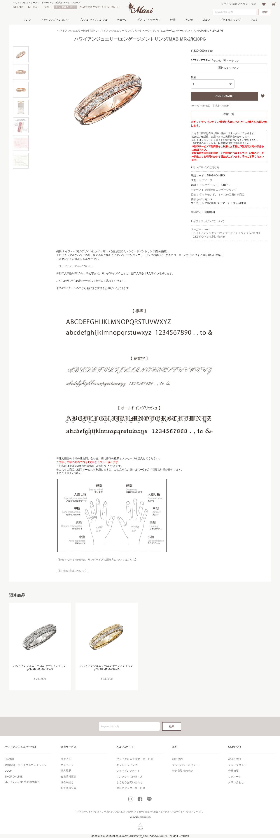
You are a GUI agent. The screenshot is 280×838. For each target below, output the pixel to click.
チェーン (122, 19)
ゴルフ (206, 19)
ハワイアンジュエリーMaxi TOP (76, 30)
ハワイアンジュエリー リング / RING (119, 30)
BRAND (18, 7)
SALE (253, 19)
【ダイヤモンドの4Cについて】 (75, 266)
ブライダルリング (230, 19)
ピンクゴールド (208, 184)
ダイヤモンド (207, 194)
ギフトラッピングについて (208, 221)
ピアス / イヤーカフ (149, 19)
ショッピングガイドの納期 (215, 139)
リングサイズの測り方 (206, 167)
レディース (205, 180)
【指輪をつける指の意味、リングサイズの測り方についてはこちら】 (97, 559)
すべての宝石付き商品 (231, 194)
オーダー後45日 (201, 105)
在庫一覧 (229, 114)
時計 (172, 19)
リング (27, 19)
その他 (189, 19)
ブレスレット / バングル (93, 19)
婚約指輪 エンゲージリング (221, 189)
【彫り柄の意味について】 (72, 570)
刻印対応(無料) (221, 105)
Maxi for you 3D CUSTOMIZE (100, 7)
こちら (237, 121)
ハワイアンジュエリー (95, 811)
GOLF (47, 7)
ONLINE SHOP (65, 7)
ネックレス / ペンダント (55, 19)
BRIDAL (33, 7)
